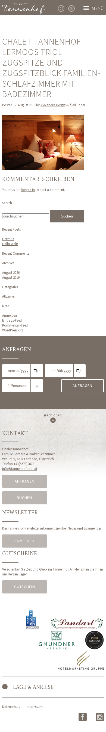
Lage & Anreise (33, 687)
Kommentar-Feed (15, 325)
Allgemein (9, 296)
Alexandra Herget (53, 105)
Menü (98, 8)
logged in (28, 189)
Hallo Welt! (10, 244)
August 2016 (11, 277)
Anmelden (9, 315)
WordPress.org (12, 330)
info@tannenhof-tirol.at (19, 468)
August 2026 (11, 272)
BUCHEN (24, 497)
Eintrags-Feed (12, 320)
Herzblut (8, 239)
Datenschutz (11, 706)
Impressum (35, 706)
